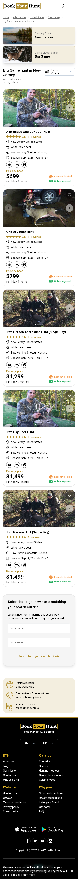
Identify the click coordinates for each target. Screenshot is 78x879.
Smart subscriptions (51, 793)
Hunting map (10, 793)
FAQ (41, 811)
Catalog (7, 797)
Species (43, 766)
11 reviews (34, 136)
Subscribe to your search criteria (39, 656)
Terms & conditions (14, 802)
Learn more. (28, 874)
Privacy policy (11, 807)
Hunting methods (49, 770)
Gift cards (45, 807)
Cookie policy (11, 811)
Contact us (9, 775)
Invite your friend (49, 802)
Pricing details (10, 82)
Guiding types (47, 779)
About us (8, 761)
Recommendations (50, 797)
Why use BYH (11, 779)
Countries (45, 761)
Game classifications (51, 775)
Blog (5, 766)
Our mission (10, 770)
